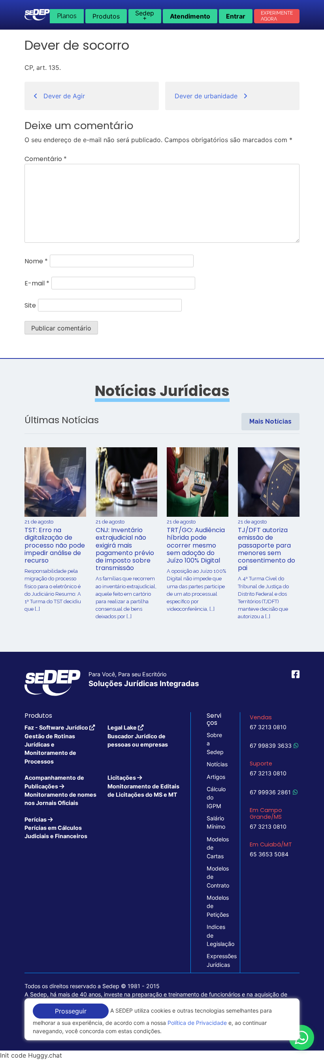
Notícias (215, 764)
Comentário (45, 158)
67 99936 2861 (270, 792)
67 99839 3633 (271, 745)
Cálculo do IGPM (215, 797)
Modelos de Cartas (215, 847)
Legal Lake (137, 736)
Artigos (215, 776)
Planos (67, 16)
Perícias (55, 828)
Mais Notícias (270, 421)
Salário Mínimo (215, 822)
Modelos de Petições (215, 906)
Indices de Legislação (215, 935)
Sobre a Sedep (215, 743)
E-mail (36, 283)
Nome (36, 261)
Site (30, 305)
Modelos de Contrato (215, 877)
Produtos (106, 16)
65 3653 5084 (269, 854)
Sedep (144, 15)
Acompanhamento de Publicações (60, 790)
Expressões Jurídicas (215, 960)
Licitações (143, 786)
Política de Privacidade (197, 1022)
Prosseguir (71, 1011)
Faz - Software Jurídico (56, 744)
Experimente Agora (277, 16)
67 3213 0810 (268, 727)
